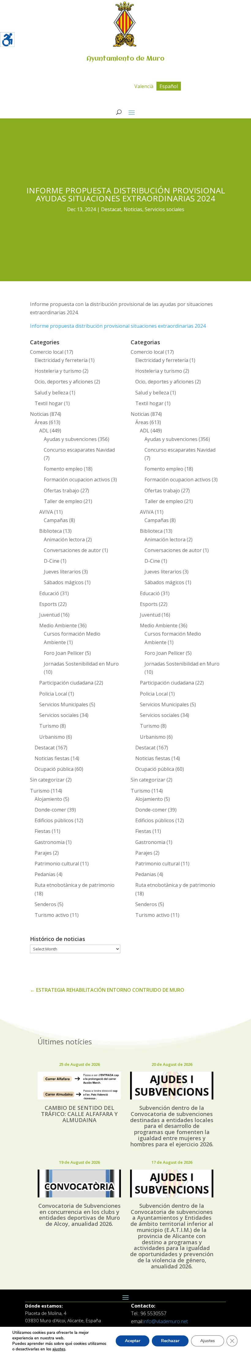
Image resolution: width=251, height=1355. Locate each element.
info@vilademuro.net (165, 1321)
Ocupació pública (54, 769)
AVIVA (46, 512)
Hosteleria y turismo (58, 371)
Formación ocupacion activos (77, 479)
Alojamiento (48, 799)
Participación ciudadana (66, 682)
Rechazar (170, 1341)
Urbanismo (52, 736)
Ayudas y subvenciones (70, 439)
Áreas (41, 422)
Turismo (49, 725)
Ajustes (207, 1341)
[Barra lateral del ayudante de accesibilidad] (7, 39)
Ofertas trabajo (61, 490)
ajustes (58, 1349)
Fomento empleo (63, 468)
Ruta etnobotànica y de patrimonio (74, 885)
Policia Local (53, 693)
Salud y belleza (51, 392)
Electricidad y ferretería (61, 360)
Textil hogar (49, 403)
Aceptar (132, 1341)
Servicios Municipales (63, 704)
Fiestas (43, 831)
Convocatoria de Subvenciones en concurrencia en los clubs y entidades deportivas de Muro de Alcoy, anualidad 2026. (79, 1214)
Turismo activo (52, 915)
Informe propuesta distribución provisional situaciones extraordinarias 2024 (118, 326)
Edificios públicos (54, 820)
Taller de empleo (63, 501)
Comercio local (46, 352)
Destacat (111, 209)
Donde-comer (50, 809)
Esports (48, 604)
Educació (49, 593)
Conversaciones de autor (72, 550)
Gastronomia (50, 842)
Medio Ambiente (58, 625)
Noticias (133, 209)
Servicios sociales (164, 209)
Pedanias (45, 874)
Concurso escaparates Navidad (79, 449)
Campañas (56, 520)
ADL (44, 430)
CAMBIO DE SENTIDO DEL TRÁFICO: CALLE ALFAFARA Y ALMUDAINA (79, 1114)
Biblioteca (50, 531)
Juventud (49, 614)
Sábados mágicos (64, 582)
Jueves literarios (62, 571)
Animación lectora (64, 539)
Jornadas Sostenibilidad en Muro (81, 663)
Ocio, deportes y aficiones (64, 381)
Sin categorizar (47, 779)
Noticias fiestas (52, 758)
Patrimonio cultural (57, 863)
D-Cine (51, 561)
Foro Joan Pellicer (64, 653)
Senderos (45, 904)
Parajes (43, 852)
